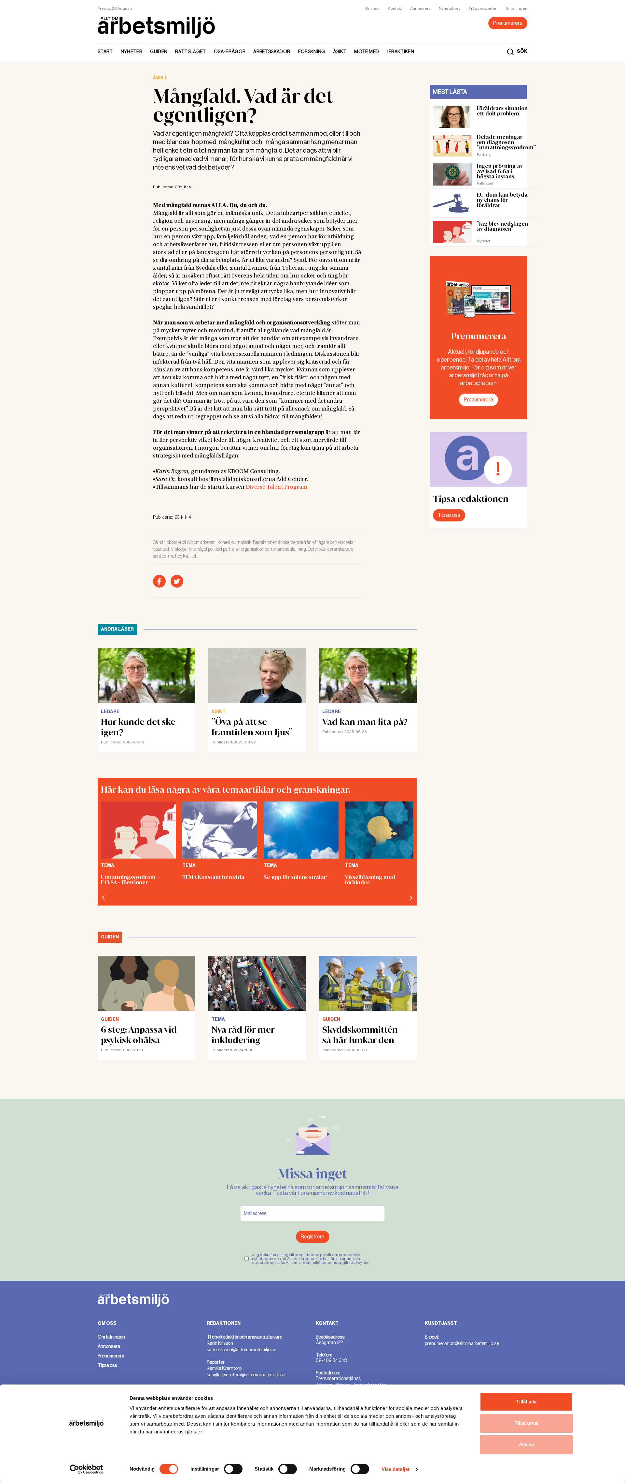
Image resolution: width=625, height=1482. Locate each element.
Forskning (311, 51)
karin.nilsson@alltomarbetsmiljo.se (241, 1349)
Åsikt (340, 51)
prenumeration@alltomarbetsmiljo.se (462, 1343)
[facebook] (159, 581)
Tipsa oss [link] (107, 1365)
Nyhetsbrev (450, 8)
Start (105, 51)
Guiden (158, 51)
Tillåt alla (526, 1401)
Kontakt (395, 8)
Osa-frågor (230, 51)
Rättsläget (190, 51)
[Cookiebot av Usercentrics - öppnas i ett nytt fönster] (86, 1469)
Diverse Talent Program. (277, 487)
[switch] (233, 1469)
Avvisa (526, 1444)
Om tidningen (111, 1337)
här (365, 1262)
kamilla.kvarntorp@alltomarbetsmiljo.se (246, 1374)
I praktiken (400, 51)
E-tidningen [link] (516, 8)
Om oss (372, 8)
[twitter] (177, 581)
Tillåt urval (526, 1423)
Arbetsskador (271, 51)
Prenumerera (507, 23)
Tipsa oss (449, 515)
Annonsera (420, 8)
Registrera (313, 1237)
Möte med (366, 51)
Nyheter (131, 51)
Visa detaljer (396, 1469)
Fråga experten (483, 8)
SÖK (522, 51)
